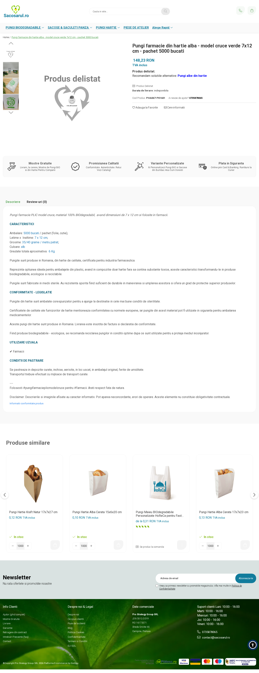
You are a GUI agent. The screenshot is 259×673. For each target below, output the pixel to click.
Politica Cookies (76, 632)
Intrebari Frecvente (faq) (16, 636)
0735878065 (209, 632)
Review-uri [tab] (37, 202)
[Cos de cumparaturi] (252, 10)
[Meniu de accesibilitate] (252, 645)
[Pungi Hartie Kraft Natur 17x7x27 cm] (34, 483)
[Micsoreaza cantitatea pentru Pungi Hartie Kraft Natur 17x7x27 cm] (13, 546)
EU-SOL (72, 645)
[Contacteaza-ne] (240, 10)
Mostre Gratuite (11, 619)
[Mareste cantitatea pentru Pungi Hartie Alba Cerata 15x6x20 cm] (91, 546)
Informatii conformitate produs (26, 403)
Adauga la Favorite (146, 107)
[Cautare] (165, 11)
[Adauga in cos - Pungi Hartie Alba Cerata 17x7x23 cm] (245, 545)
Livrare (6, 623)
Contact (7, 641)
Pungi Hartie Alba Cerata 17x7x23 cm (223, 512)
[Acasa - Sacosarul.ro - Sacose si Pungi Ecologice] (26, 11)
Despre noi (73, 614)
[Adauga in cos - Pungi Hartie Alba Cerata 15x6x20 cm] (118, 545)
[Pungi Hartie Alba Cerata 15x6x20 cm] (97, 483)
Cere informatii (176, 107)
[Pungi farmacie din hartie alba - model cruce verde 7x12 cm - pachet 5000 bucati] (74, 95)
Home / (7, 37)
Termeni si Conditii (77, 641)
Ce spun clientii (76, 619)
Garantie (7, 628)
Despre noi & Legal (80, 607)
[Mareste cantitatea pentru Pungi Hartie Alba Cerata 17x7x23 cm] (218, 546)
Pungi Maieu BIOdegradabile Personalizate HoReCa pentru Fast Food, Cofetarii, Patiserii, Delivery (159, 514)
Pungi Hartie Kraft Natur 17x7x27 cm (33, 512)
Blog (70, 628)
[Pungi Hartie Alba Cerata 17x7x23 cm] (224, 483)
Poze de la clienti (76, 623)
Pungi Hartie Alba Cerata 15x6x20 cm (97, 512)
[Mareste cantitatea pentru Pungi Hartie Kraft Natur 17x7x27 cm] (28, 546)
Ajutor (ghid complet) (14, 614)
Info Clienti (10, 607)
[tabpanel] (74, 95)
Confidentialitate (76, 636)
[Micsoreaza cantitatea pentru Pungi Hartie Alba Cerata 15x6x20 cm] (76, 546)
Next (11, 112)
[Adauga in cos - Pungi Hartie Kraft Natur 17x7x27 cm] (55, 545)
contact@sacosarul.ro (215, 637)
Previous (11, 44)
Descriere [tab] (13, 202)
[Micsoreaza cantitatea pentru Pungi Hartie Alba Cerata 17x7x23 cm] (203, 546)
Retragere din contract (15, 632)
